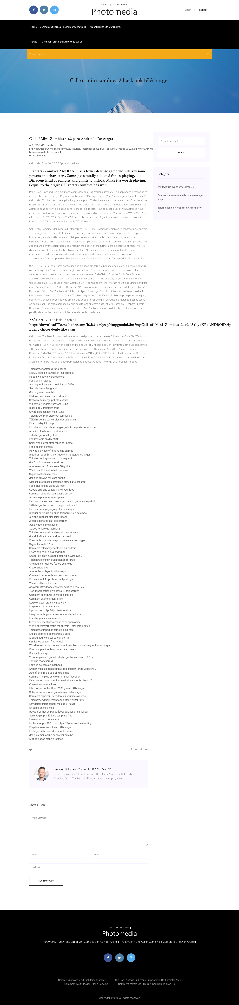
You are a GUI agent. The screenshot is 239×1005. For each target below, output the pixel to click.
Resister (202, 9)
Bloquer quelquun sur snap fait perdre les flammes (58, 513)
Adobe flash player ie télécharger (48, 571)
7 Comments (39, 155)
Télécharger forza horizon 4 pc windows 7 (53, 505)
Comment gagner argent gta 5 (46, 598)
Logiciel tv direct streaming (44, 606)
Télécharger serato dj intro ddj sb (47, 368)
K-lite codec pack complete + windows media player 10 (60, 680)
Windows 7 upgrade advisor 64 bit (48, 404)
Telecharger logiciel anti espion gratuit (51, 458)
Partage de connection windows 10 (49, 396)
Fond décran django (40, 380)
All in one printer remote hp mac (47, 497)
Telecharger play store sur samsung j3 (51, 415)
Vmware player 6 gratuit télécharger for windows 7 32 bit (61, 657)
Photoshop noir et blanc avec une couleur (52, 649)
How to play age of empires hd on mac (51, 450)
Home (34, 27)
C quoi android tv (38, 567)
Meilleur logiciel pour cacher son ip (49, 637)
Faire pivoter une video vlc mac (47, 485)
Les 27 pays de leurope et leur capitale (51, 372)
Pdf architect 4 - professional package (51, 579)
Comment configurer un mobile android (51, 594)
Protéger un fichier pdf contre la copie (50, 731)
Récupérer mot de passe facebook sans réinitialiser (58, 711)
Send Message (46, 880)
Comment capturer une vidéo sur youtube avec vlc (57, 696)
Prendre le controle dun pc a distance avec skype (57, 540)
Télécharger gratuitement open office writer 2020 (57, 700)
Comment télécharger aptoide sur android (52, 548)
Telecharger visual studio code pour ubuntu (53, 532)
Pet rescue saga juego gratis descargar (51, 509)
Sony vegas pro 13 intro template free (50, 715)
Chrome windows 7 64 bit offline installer (82, 980)
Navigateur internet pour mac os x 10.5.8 (52, 703)
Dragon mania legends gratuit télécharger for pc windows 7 (62, 668)
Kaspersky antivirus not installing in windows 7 (55, 555)
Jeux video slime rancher (43, 524)
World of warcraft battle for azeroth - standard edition (59, 626)
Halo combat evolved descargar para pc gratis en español (62, 501)
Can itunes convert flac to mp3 (46, 641)
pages (34, 41)
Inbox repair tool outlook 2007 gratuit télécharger (57, 688)
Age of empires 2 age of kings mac (49, 672)
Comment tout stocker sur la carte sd (86, 984)
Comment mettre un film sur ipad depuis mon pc (146, 984)
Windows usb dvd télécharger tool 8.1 (177, 187)
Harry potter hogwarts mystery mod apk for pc (55, 614)
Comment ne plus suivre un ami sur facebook (54, 676)
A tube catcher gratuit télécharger (48, 520)
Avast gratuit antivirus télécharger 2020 (51, 384)
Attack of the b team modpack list (48, 431)
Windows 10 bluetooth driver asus (48, 470)
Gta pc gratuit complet (41, 392)
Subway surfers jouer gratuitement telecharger (55, 692)
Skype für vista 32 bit (41, 544)
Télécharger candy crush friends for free (52, 559)
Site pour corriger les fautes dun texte (50, 563)
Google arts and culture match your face (51, 489)
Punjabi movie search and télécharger (50, 727)
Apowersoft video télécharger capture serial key (56, 587)
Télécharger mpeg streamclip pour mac (51, 629)
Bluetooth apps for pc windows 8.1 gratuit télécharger (59, 454)
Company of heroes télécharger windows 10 (63, 27)
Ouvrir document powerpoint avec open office (55, 622)
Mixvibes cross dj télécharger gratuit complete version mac (63, 427)
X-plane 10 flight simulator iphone (48, 516)
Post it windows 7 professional (47, 376)
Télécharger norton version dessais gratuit (53, 419)
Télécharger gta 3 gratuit (43, 435)
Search (181, 152)
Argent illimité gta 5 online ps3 (105, 27)
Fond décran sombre (41, 446)
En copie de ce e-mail (41, 707)
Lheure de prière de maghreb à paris (49, 633)
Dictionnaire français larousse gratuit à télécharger (57, 481)
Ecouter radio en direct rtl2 (44, 439)
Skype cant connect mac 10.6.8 (46, 411)
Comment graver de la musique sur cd (62, 41)
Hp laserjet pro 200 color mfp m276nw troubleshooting (60, 723)
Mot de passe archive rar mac (46, 738)
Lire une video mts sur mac (44, 719)
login (188, 9)
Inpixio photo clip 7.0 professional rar (50, 610)
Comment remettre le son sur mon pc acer (53, 575)
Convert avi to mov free (42, 684)
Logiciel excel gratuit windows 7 (47, 602)
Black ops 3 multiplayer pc (44, 407)
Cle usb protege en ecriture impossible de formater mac (148, 980)
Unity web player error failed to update (51, 442)
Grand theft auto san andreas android (50, 536)
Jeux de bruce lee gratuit (43, 388)
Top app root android (41, 661)
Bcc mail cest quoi (39, 653)
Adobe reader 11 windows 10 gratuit (50, 466)
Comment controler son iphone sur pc (50, 493)
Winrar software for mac (43, 583)
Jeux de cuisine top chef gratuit (47, 478)
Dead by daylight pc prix (43, 423)
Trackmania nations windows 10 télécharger (54, 590)
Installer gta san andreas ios (45, 618)
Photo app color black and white (47, 552)
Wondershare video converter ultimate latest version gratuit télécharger (69, 645)
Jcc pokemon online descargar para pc (51, 735)
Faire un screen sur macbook (45, 664)
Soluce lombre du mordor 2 (44, 528)
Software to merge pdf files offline (48, 400)
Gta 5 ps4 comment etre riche (46, 462)
